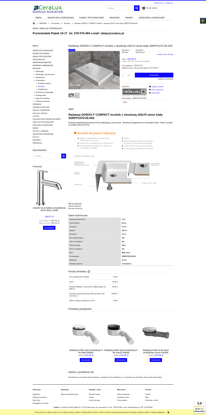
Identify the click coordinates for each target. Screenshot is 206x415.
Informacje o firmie (151, 400)
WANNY (36, 128)
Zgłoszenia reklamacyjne (69, 394)
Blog (146, 397)
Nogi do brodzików (43, 98)
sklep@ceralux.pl (112, 33)
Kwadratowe (40, 77)
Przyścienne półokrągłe (44, 92)
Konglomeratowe (44, 83)
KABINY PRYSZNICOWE (42, 56)
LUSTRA (36, 116)
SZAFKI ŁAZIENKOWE (41, 110)
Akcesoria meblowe (40, 113)
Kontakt (148, 394)
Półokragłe (40, 71)
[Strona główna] (48, 9)
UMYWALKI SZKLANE (41, 107)
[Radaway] (134, 92)
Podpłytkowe (43, 89)
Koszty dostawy (94, 400)
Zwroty (91, 397)
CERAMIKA (37, 104)
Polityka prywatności (40, 397)
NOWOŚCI (37, 140)
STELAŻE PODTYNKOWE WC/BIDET (47, 119)
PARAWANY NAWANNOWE (43, 65)
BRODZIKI (37, 68)
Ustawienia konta (123, 397)
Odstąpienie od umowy (40, 403)
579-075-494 (82, 33)
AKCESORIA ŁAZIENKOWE (43, 134)
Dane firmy (36, 400)
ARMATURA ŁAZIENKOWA (43, 50)
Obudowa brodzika (43, 101)
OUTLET (36, 137)
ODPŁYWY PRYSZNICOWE (43, 122)
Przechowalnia (122, 400)
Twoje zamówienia (123, 394)
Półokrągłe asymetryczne (45, 74)
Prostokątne (40, 80)
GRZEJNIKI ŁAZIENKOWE (43, 125)
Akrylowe (41, 86)
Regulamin (36, 394)
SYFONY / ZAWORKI (41, 131)
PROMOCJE (37, 143)
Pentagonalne (41, 95)
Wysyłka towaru (94, 394)
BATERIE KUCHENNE (41, 53)
